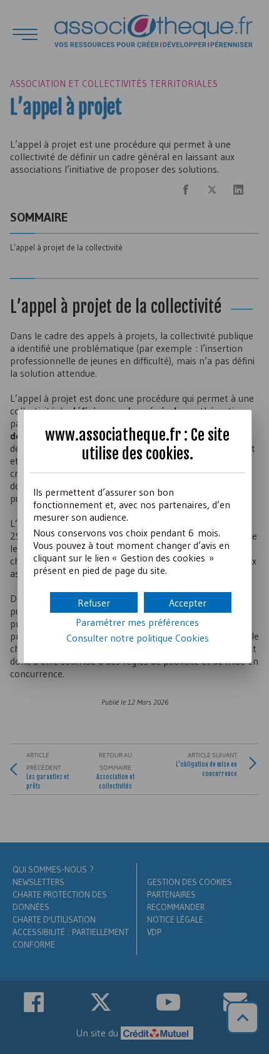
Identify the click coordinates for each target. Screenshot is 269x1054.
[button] (187, 602)
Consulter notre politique (137, 638)
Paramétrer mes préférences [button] (137, 622)
